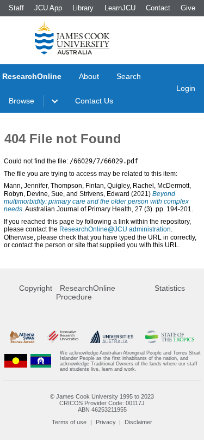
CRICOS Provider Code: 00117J (102, 403)
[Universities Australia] (111, 337)
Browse (21, 100)
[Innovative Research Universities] (62, 337)
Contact (158, 8)
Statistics (169, 288)
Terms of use (69, 422)
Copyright (35, 288)
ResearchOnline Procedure (85, 292)
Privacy (106, 422)
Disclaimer (138, 422)
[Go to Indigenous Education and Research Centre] (16, 361)
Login (185, 88)
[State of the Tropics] (169, 337)
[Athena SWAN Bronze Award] (22, 337)
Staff (16, 8)
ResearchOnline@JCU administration (115, 229)
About (89, 76)
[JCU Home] (72, 37)
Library (83, 8)
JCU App (48, 8)
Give (188, 8)
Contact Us (94, 100)
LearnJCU (119, 8)
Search (128, 76)
